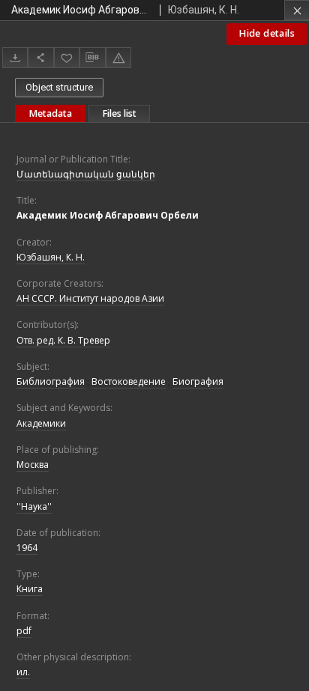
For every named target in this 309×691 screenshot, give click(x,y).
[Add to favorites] (67, 57)
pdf (24, 630)
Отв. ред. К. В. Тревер (63, 340)
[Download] (15, 57)
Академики (41, 423)
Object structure (59, 87)
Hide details (266, 33)
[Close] (296, 10)
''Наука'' (34, 506)
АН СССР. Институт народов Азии (90, 298)
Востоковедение (129, 381)
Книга (29, 588)
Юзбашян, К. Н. (50, 257)
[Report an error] (118, 57)
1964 (27, 547)
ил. (23, 672)
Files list (119, 113)
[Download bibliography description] (92, 57)
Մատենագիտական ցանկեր (85, 174)
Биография (198, 381)
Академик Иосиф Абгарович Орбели (107, 215)
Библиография (50, 381)
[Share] (40, 57)
